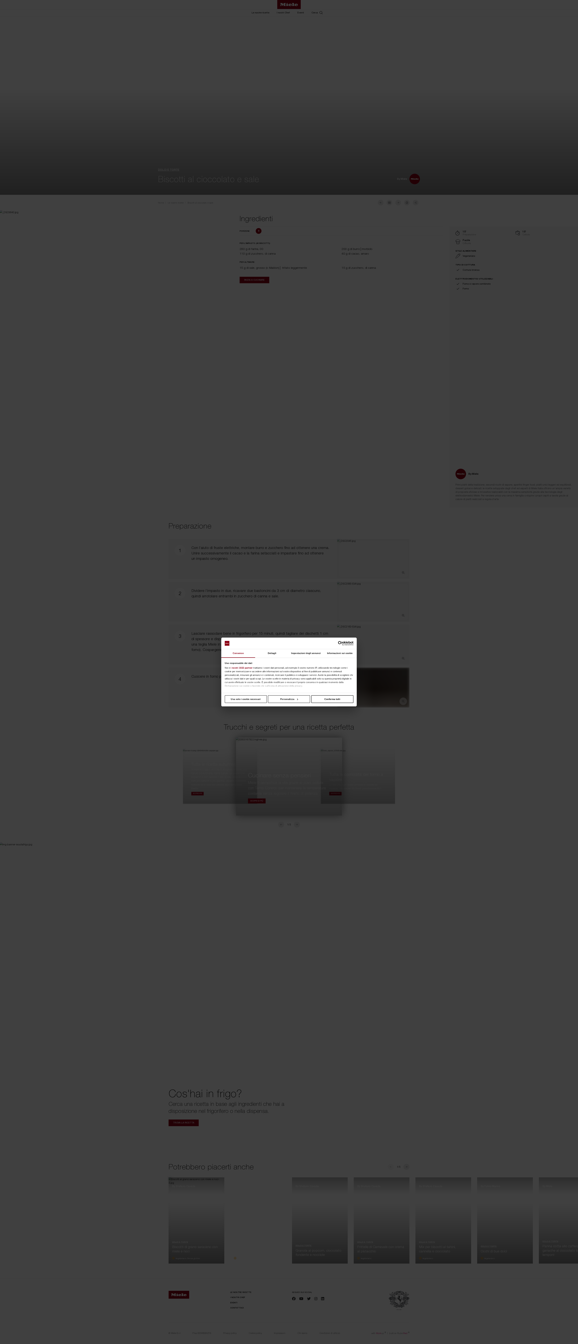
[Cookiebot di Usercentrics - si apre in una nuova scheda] (340, 643)
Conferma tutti (332, 699)
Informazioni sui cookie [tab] (340, 653)
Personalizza (287, 699)
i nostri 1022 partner (242, 668)
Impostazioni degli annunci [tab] (306, 653)
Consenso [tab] (238, 653)
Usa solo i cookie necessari (246, 699)
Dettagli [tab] (272, 653)
